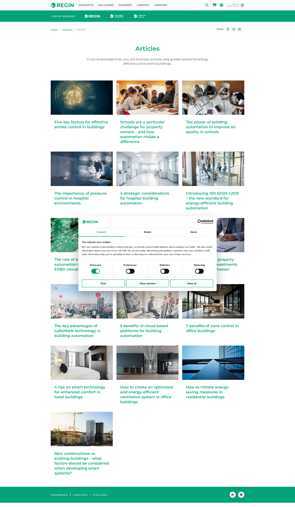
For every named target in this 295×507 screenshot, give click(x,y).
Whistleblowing (59, 494)
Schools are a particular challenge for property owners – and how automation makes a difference (142, 132)
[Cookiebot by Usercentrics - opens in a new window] (199, 222)
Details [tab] (147, 232)
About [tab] (193, 232)
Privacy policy (100, 494)
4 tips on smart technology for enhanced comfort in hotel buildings (79, 392)
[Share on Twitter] (233, 29)
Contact (143, 5)
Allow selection (147, 283)
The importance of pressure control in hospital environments (80, 198)
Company (125, 5)
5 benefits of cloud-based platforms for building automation (144, 331)
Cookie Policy (80, 494)
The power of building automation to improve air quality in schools (211, 127)
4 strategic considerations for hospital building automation (144, 198)
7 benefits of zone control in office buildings (212, 328)
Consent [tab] (101, 232)
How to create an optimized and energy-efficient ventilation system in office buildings (146, 394)
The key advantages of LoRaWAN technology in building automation (77, 331)
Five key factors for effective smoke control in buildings (81, 124)
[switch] (130, 271)
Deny (103, 283)
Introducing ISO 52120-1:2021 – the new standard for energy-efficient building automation (212, 200)
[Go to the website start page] (62, 5)
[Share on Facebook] (228, 29)
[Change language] (241, 495)
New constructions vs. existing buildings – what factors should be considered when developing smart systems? (81, 463)
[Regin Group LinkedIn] (233, 495)
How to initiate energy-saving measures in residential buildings (208, 392)
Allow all (191, 283)
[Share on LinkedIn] (239, 29)
